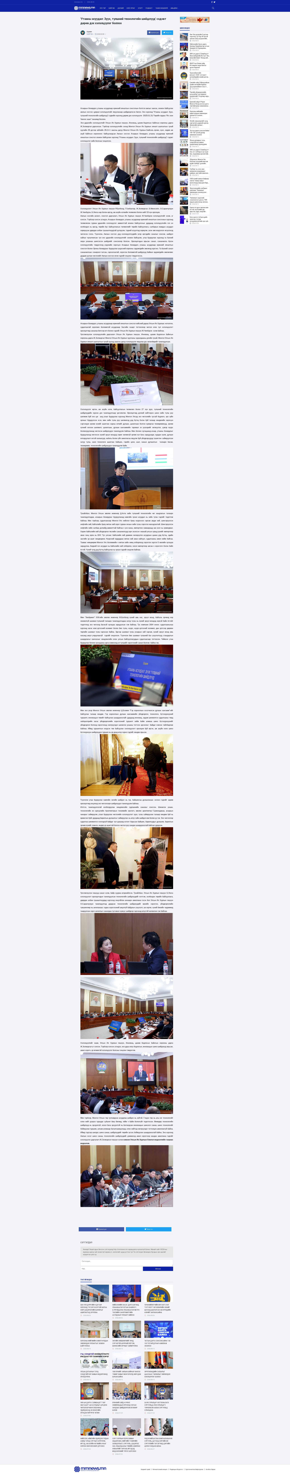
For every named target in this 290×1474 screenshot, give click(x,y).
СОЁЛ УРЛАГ (131, 8)
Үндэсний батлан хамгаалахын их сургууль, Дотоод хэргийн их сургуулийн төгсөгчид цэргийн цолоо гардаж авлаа (158, 1442)
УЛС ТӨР (103, 8)
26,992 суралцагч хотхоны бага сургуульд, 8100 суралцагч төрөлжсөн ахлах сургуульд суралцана (156, 1406)
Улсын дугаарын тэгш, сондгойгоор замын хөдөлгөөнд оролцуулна (94, 1374)
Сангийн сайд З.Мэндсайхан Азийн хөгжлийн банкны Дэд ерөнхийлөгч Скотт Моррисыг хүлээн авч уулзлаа (199, 85)
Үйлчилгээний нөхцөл (159, 1469)
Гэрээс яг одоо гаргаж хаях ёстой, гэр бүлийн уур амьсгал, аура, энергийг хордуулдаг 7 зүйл (199, 209)
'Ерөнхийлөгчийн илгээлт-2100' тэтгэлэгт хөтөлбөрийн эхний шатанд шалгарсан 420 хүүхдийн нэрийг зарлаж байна (157, 1309)
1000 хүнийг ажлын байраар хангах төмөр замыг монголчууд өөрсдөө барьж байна (126, 1374)
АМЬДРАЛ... (174, 8)
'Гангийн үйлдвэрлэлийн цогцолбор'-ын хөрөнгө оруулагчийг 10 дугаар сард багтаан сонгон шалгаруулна (199, 94)
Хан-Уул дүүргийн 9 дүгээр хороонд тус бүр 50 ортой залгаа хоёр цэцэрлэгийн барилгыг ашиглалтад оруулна (93, 1309)
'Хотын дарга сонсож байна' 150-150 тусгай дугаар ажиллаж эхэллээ (157, 1343)
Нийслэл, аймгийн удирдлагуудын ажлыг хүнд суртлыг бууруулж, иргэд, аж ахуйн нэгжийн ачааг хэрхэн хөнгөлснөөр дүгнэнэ (94, 1442)
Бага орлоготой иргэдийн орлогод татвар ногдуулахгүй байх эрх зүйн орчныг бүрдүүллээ (199, 219)
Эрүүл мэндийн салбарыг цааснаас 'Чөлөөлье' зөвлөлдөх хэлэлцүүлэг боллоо (157, 1374)
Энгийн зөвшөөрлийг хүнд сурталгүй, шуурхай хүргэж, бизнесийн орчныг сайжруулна (125, 1343)
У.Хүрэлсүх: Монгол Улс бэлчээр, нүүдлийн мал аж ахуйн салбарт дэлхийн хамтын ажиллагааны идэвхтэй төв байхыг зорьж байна (199, 161)
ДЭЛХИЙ (121, 8)
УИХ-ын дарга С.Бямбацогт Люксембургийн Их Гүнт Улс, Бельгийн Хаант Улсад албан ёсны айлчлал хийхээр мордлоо (199, 56)
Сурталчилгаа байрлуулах (194, 1469)
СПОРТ (140, 8)
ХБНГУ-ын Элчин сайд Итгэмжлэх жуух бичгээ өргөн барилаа (198, 65)
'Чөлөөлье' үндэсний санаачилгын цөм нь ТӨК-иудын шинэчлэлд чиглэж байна (199, 200)
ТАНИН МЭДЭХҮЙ (161, 8)
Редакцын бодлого (176, 1469)
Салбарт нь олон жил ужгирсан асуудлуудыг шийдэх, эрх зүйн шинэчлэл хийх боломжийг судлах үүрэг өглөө (199, 171)
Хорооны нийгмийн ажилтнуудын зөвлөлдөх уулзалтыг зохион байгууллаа (94, 1343)
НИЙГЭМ (112, 8)
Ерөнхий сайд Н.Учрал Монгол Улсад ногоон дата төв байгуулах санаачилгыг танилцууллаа (199, 104)
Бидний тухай (145, 1469)
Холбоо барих (210, 1469)
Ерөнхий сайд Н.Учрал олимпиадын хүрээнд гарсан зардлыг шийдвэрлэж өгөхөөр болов (124, 1406)
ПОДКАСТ (149, 8)
